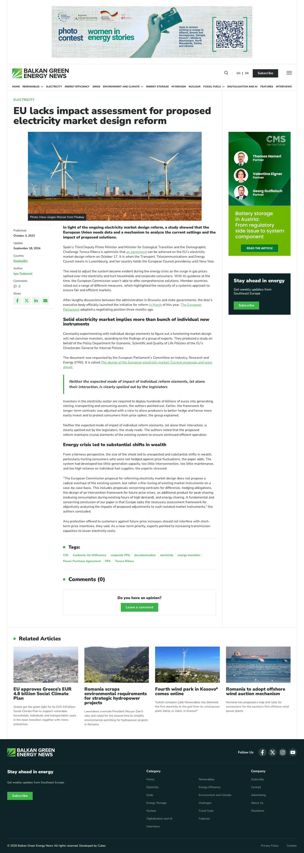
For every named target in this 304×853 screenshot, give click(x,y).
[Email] (45, 301)
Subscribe (265, 73)
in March (155, 305)
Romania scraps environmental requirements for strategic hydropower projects (115, 696)
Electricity (54, 86)
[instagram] (283, 752)
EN (238, 73)
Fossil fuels (212, 86)
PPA (108, 561)
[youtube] (293, 752)
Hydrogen (178, 86)
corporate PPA (120, 555)
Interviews (284, 86)
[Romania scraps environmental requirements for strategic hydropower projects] (116, 665)
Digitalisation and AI (242, 86)
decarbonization (145, 555)
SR (247, 73)
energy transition (189, 555)
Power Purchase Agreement (82, 561)
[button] (226, 73)
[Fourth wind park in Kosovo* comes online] (187, 665)
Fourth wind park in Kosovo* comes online (186, 691)
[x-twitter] (272, 752)
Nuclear (194, 86)
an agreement (136, 252)
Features (266, 86)
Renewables (31, 86)
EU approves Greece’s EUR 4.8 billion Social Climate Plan (42, 694)
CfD (65, 555)
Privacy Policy (270, 845)
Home (16, 86)
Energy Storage (157, 86)
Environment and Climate (121, 86)
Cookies (292, 845)
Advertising (258, 795)
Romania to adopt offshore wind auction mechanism (255, 691)
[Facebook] (17, 301)
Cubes (102, 846)
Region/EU (20, 261)
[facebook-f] (262, 752)
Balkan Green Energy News (35, 846)
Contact (256, 787)
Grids (96, 86)
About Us (257, 803)
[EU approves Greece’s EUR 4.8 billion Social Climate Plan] (45, 665)
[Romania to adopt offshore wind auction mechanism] (258, 665)
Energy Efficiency (77, 86)
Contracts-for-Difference (89, 555)
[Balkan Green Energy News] (40, 73)
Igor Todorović (22, 273)
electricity (166, 555)
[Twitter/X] (27, 301)
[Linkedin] (36, 301)
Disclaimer (257, 810)
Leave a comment (139, 607)
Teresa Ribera (124, 561)
